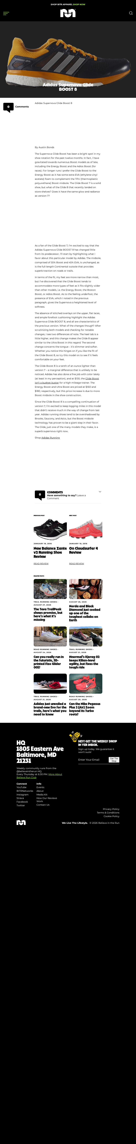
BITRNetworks (25, 790)
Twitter (21, 805)
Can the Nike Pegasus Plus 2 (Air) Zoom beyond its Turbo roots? (84, 708)
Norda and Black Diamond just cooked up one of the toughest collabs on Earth (84, 613)
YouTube (21, 787)
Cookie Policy (111, 816)
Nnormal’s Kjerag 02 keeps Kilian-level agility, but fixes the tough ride (84, 661)
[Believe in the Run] (68, 16)
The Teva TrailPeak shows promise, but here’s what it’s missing (48, 614)
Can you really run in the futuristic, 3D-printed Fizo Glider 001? (49, 661)
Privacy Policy (111, 809)
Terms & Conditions (108, 812)
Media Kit (41, 794)
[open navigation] (6, 13)
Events (40, 787)
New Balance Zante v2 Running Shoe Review (50, 552)
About (40, 790)
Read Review (41, 563)
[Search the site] (131, 13)
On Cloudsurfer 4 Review (83, 550)
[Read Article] (50, 530)
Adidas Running (50, 437)
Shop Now (79, 4)
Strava (20, 798)
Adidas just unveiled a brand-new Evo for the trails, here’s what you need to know (50, 708)
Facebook (22, 801)
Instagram (23, 794)
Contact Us (42, 804)
